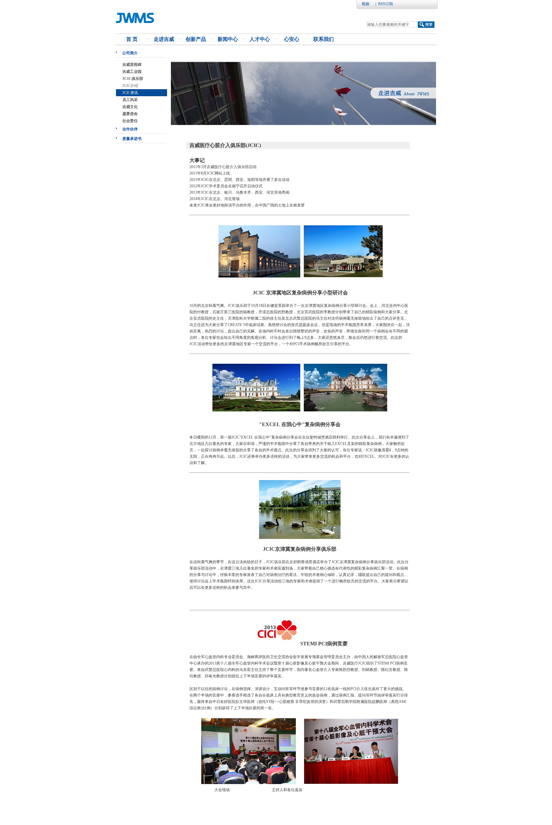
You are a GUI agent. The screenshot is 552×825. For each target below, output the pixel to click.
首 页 (132, 39)
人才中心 (259, 39)
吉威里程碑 (132, 64)
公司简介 (130, 53)
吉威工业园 (132, 71)
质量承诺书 (132, 138)
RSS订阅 (385, 4)
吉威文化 (130, 107)
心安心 (291, 39)
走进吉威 (164, 39)
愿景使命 (130, 114)
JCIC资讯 (130, 92)
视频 (365, 4)
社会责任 (130, 121)
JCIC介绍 (130, 85)
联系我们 (323, 39)
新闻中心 (228, 39)
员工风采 (130, 99)
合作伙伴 (130, 129)
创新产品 (196, 39)
